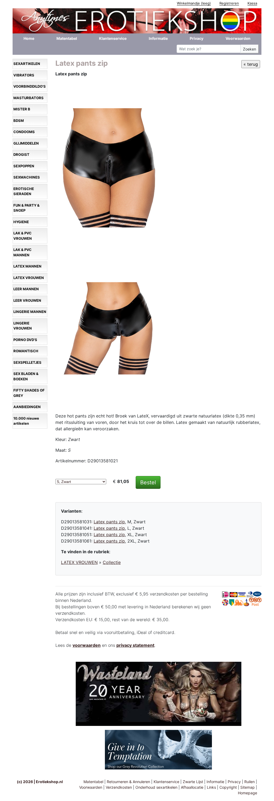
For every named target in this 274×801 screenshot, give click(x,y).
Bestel (148, 482)
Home (29, 38)
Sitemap (247, 787)
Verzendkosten (119, 787)
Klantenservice (113, 38)
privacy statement (135, 645)
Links (211, 787)
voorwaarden (87, 645)
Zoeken (249, 49)
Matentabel (66, 38)
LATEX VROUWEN (79, 562)
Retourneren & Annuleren (128, 781)
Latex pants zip (109, 521)
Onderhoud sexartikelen (156, 787)
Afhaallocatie (192, 787)
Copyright (228, 787)
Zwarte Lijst (193, 781)
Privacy (196, 38)
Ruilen (249, 781)
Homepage (247, 793)
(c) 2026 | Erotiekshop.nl (40, 781)
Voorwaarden (238, 38)
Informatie (158, 38)
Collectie (112, 562)
